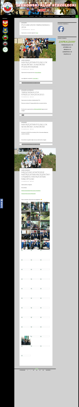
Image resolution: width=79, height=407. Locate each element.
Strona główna (24, 16)
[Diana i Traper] (5, 49)
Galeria (44, 16)
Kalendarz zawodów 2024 (65, 16)
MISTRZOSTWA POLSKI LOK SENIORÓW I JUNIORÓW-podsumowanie (34, 64)
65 (33, 370)
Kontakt (73, 16)
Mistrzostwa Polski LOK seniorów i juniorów (31, 82)
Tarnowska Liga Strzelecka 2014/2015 (32, 93)
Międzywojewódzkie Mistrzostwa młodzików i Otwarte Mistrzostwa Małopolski (35, 175)
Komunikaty (57, 16)
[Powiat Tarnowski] (5, 23)
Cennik (40, 16)
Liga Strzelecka (50, 16)
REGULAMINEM (38, 109)
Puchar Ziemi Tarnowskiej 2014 (35, 26)
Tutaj (37, 32)
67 (39, 370)
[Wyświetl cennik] (67, 48)
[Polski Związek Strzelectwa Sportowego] (5, 37)
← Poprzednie (22, 370)
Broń (36, 16)
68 (43, 370)
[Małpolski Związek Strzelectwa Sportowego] (5, 43)
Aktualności (31, 16)
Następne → (48, 370)
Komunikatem (38, 72)
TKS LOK (33, 29)
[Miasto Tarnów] (5, 30)
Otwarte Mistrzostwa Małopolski (28, 193)
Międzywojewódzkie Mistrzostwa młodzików (30, 190)
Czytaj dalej (36, 78)
